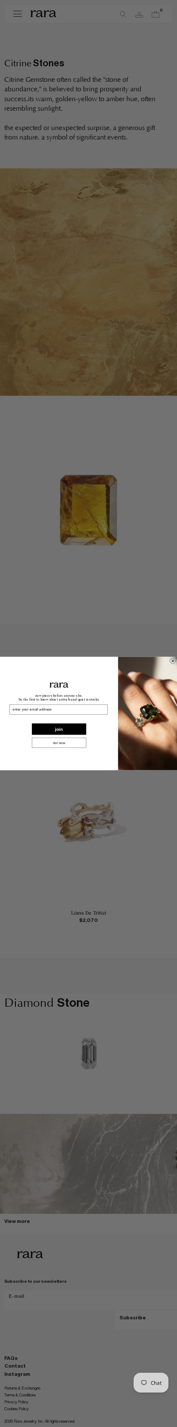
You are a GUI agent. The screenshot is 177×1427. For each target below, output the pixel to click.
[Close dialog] (173, 661)
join (59, 728)
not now (59, 743)
